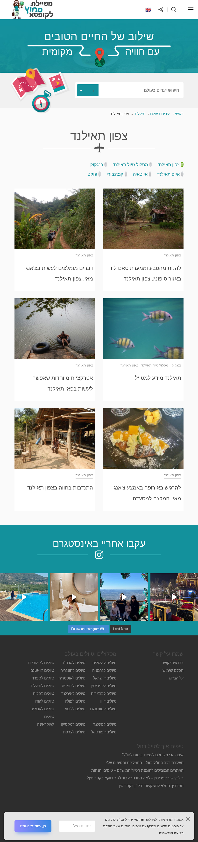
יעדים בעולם (160, 114)
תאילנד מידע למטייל (158, 378)
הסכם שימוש (173, 670)
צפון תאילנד (169, 164)
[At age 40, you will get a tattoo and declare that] (124, 597)
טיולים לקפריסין (103, 686)
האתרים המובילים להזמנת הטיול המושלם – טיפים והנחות (137, 770)
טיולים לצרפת (74, 732)
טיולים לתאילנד (42, 686)
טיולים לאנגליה (42, 709)
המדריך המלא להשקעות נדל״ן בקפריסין (151, 786)
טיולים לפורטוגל (103, 732)
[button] (129, 90)
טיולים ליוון (108, 701)
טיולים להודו (44, 701)
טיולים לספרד (43, 678)
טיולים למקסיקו (73, 724)
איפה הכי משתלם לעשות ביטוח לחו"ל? (152, 755)
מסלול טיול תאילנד (130, 164)
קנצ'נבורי (115, 174)
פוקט (92, 174)
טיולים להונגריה (72, 670)
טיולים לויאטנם (42, 670)
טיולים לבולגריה (103, 694)
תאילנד (139, 114)
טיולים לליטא (75, 709)
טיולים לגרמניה (104, 670)
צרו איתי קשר (173, 663)
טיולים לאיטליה (104, 663)
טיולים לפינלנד (104, 724)
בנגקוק (96, 164)
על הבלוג (176, 678)
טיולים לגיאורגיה (41, 663)
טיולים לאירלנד (73, 694)
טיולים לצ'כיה (43, 694)
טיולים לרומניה (73, 686)
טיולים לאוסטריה (71, 678)
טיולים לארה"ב (73, 663)
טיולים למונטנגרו (103, 709)
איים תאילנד (168, 174)
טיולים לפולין (75, 701)
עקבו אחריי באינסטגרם (99, 543)
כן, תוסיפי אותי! (33, 826)
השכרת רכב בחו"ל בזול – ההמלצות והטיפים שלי (145, 763)
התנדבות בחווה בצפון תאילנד (60, 488)
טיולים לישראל (104, 678)
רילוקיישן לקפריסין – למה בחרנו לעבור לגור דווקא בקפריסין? (135, 778)
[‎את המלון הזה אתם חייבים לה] (74, 597)
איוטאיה (140, 174)
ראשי (179, 114)
